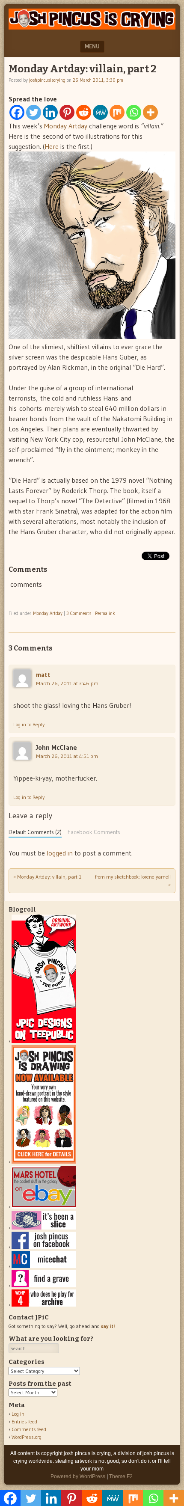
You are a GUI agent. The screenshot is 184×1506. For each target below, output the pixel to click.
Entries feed (24, 1421)
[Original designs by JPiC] (44, 1041)
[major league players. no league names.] (44, 1304)
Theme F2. (121, 1476)
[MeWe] (100, 112)
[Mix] (117, 112)
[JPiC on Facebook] (44, 1247)
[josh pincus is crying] (92, 27)
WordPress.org (27, 1437)
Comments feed (29, 1429)
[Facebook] (16, 112)
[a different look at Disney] (44, 1266)
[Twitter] (33, 112)
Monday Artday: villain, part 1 (47, 876)
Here (52, 146)
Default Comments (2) (35, 832)
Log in (18, 1414)
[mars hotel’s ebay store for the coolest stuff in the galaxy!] (44, 1206)
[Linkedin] (50, 112)
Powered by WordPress (77, 1476)
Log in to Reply (29, 724)
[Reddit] (83, 112)
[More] (150, 112)
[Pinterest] (66, 112)
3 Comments (78, 613)
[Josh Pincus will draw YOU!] (44, 1161)
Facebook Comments (94, 832)
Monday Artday (65, 126)
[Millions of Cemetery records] (44, 1285)
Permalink (105, 613)
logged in (60, 853)
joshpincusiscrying (47, 80)
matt (43, 674)
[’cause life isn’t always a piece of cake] (44, 1227)
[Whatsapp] (133, 112)
